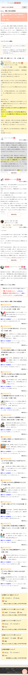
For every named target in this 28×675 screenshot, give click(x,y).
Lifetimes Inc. (13, 672)
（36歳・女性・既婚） (11, 220)
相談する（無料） (25, 673)
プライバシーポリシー (20, 668)
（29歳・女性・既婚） (12, 62)
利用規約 (12, 668)
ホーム (3, 668)
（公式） (11, 179)
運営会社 (7, 668)
